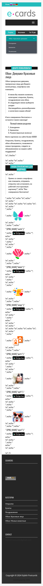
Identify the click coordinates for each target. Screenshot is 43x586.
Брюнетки (12, 47)
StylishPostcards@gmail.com (18, 540)
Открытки (9, 503)
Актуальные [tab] (21, 32)
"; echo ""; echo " (18, 215)
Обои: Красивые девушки (18, 38)
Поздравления (11, 512)
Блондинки (12, 43)
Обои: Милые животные (15, 520)
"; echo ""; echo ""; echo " (18, 229)
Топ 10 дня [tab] (32, 32)
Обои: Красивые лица (14, 516)
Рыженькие (12, 51)
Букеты (8, 508)
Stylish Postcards (29, 575)
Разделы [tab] (10, 32)
